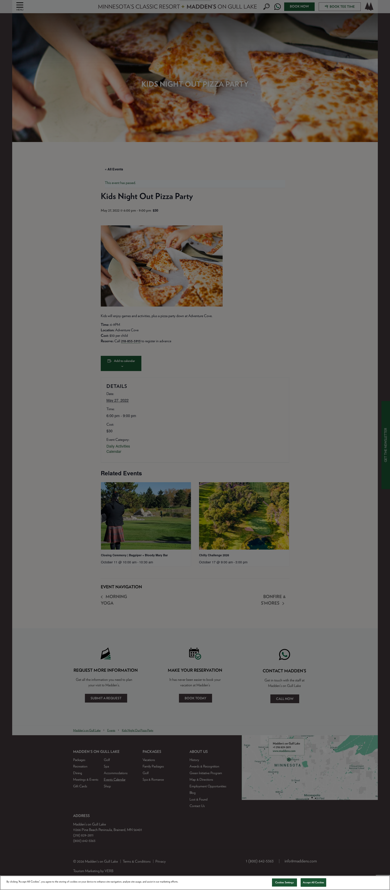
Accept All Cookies (313, 882)
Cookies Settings (284, 882)
